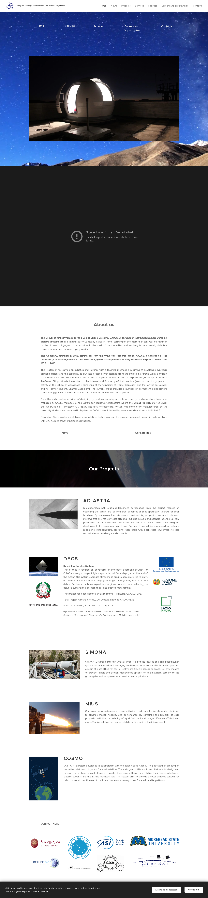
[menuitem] (104, 5)
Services (98, 26)
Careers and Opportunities (132, 28)
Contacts (166, 26)
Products (69, 25)
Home (40, 25)
